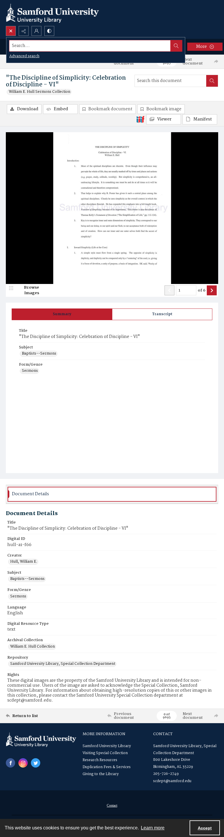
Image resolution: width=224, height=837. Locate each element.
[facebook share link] (10, 763)
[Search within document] (212, 81)
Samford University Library (107, 746)
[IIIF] (140, 119)
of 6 (201, 291)
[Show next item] (212, 290)
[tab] (62, 314)
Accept (205, 828)
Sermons (30, 371)
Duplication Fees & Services (107, 767)
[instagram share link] (23, 763)
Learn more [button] (152, 827)
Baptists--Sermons (39, 354)
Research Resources (100, 760)
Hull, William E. (23, 562)
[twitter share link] (35, 763)
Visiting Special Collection (105, 753)
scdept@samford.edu (172, 781)
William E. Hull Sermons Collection (39, 92)
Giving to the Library (101, 774)
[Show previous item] (169, 290)
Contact (112, 805)
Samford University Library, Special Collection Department (62, 664)
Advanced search (24, 56)
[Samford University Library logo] (52, 13)
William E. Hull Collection (32, 647)
